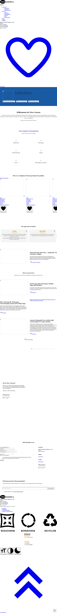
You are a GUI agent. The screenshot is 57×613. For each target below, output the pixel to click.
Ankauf (5, 12)
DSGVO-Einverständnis (4, 455)
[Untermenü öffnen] (6, 7)
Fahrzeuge (4, 7)
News (5, 16)
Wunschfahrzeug (7, 14)
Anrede (1, 447)
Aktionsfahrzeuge (7, 10)
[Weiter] (30, 217)
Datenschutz (4, 509)
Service (3, 11)
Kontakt (3, 19)
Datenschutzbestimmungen (18, 491)
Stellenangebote (7, 17)
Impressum (4, 508)
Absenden (2, 460)
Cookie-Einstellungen (6, 510)
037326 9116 (5, 25)
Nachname (2, 449)
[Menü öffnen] (2, 5)
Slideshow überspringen (4, 178)
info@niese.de (5, 26)
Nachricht (2, 454)
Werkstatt (6, 15)
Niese (3, 18)
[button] (56, 236)
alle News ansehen (29, 339)
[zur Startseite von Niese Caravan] (7, 3)
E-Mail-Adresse (3, 450)
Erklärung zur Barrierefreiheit (7, 511)
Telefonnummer (3, 451)
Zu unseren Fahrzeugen (36, 262)
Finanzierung (6, 13)
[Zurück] (27, 217)
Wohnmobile (6, 8)
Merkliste (4, 20)
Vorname (2, 448)
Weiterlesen (34, 292)
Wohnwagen (6, 9)
